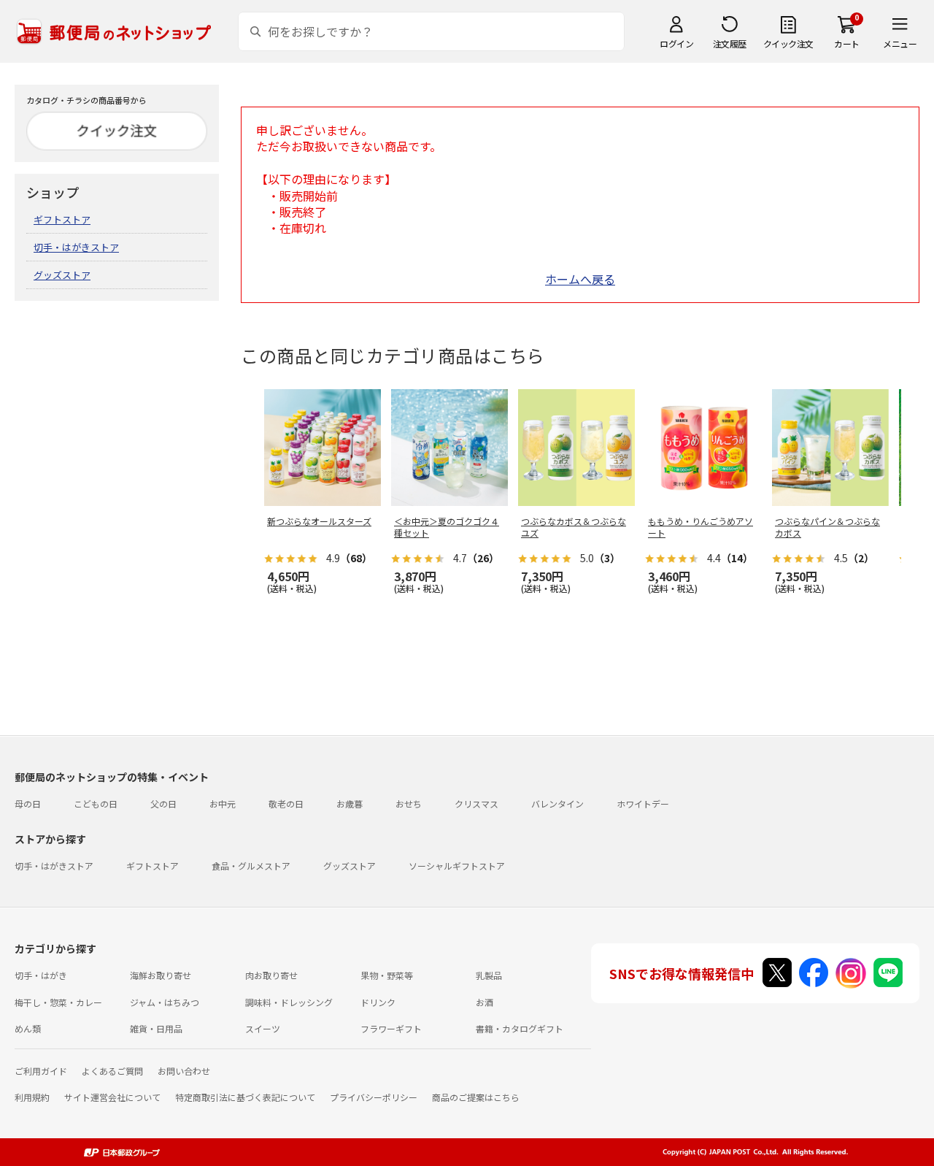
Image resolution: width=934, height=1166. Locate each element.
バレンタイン (557, 803)
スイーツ (262, 1028)
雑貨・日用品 (156, 1028)
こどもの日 (95, 803)
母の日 (28, 803)
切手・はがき (41, 975)
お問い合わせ (184, 1071)
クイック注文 (788, 43)
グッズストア (62, 275)
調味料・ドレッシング (289, 1002)
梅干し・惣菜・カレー (58, 1002)
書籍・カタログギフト (519, 1028)
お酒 (484, 1002)
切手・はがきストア (76, 247)
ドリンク (377, 1002)
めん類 (28, 1028)
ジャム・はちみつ (164, 1002)
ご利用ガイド (41, 1071)
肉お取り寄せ (271, 975)
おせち (408, 803)
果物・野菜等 (386, 975)
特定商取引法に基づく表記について (245, 1097)
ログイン (676, 43)
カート (847, 43)
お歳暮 (349, 803)
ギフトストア (62, 219)
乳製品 (489, 975)
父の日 (163, 803)
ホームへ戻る (580, 279)
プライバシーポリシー (373, 1097)
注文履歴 (729, 43)
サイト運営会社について (112, 1097)
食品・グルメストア (251, 865)
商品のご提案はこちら (476, 1097)
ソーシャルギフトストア (457, 865)
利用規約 (32, 1097)
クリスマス (476, 803)
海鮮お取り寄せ (160, 975)
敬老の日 (286, 803)
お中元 (222, 803)
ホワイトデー (643, 803)
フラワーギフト (391, 1028)
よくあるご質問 (112, 1071)
